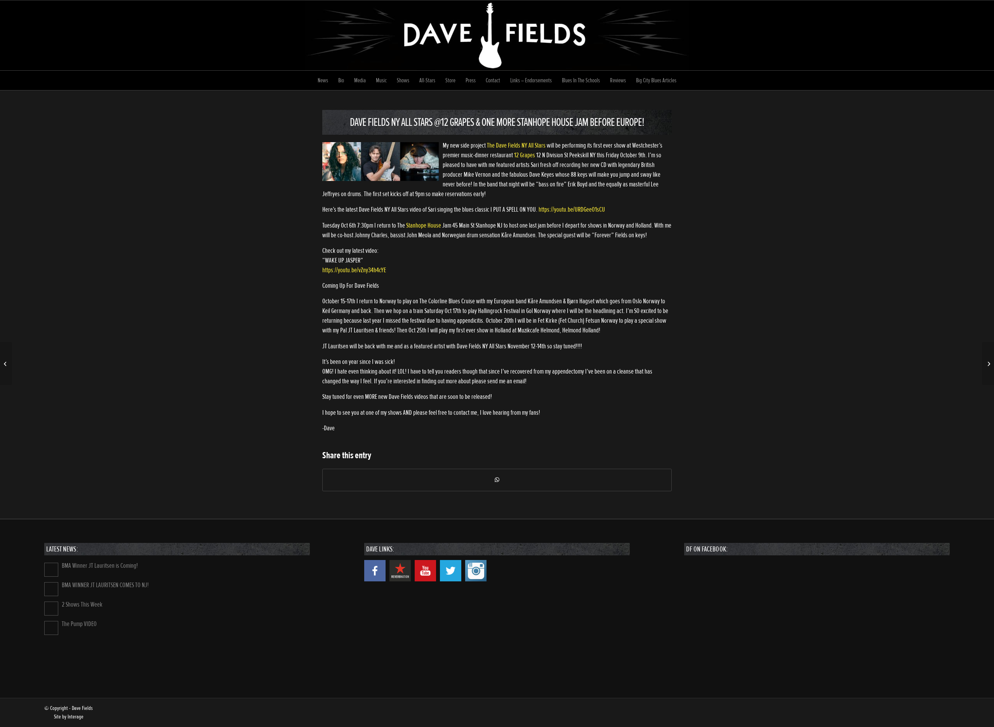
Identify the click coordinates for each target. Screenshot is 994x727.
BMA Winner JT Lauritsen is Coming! (100, 565)
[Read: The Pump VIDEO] (51, 628)
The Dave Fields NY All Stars (516, 145)
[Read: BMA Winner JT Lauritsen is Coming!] (51, 570)
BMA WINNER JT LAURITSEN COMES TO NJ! (105, 585)
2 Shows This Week (82, 604)
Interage (75, 716)
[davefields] (497, 35)
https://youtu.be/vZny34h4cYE (354, 270)
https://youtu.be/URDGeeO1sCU (572, 209)
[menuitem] (323, 80)
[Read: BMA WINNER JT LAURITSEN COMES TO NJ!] (51, 589)
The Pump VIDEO (79, 623)
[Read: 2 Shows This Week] (51, 609)
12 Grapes (524, 155)
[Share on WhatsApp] (497, 480)
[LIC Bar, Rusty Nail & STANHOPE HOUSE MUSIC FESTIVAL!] (6, 363)
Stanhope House (423, 225)
